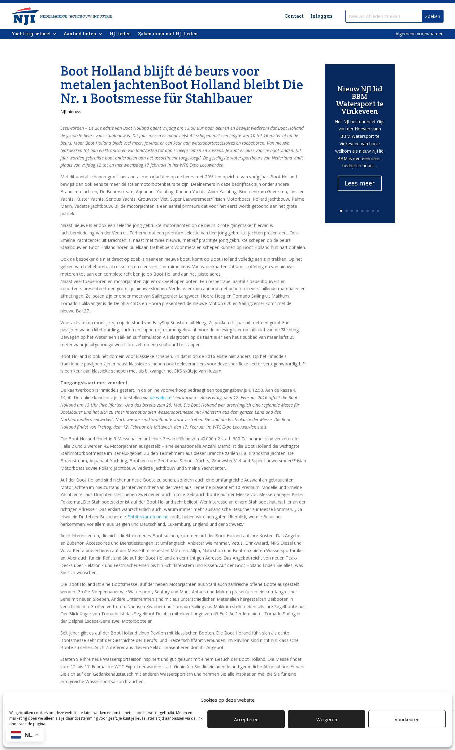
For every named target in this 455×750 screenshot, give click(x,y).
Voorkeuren (407, 719)
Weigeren (326, 719)
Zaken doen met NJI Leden (168, 34)
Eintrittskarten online (147, 517)
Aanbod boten (80, 34)
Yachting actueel (31, 34)
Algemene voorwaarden (420, 34)
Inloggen (321, 16)
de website (160, 397)
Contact (294, 16)
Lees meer (359, 183)
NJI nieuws (70, 112)
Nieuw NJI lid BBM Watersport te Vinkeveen (360, 100)
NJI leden (120, 34)
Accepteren (246, 719)
